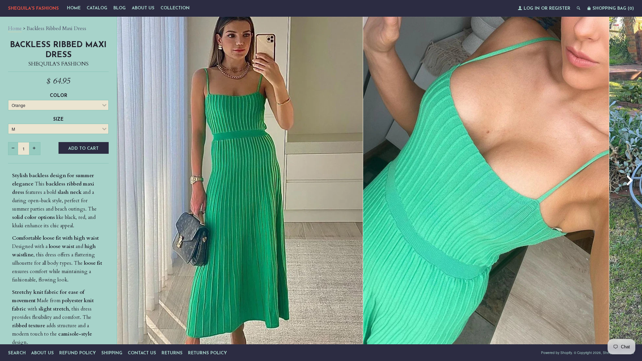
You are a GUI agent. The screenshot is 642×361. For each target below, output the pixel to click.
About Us (143, 8)
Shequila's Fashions (33, 8)
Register (559, 8)
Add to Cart (83, 148)
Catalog (97, 8)
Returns (172, 353)
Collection (175, 8)
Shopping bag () (612, 8)
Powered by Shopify (556, 352)
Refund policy (77, 353)
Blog (119, 8)
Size (58, 119)
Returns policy (207, 353)
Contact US (142, 353)
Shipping (111, 353)
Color (58, 95)
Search (17, 353)
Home (74, 8)
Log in (532, 8)
